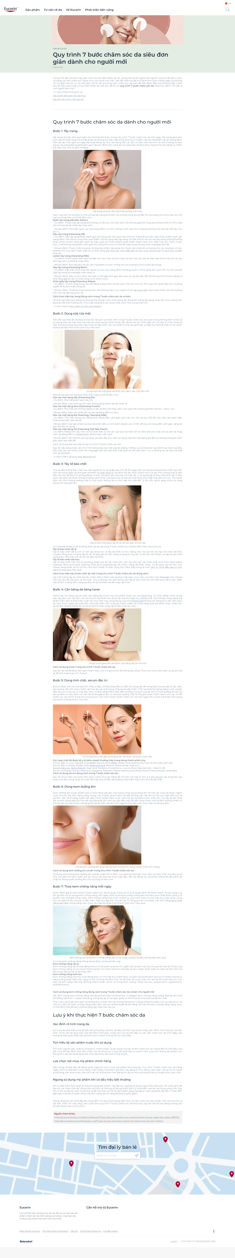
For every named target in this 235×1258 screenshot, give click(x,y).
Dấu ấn (74, 1231)
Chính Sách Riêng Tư (90, 1231)
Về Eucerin (73, 9)
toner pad (138, 601)
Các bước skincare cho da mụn (69, 95)
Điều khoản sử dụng (30, 1231)
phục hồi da (135, 1091)
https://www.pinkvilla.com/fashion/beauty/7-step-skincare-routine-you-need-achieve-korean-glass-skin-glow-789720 (116, 1117)
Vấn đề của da (60, 49)
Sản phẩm (32, 9)
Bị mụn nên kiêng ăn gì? (82, 456)
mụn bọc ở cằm (173, 250)
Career (173, 1241)
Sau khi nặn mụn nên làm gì (68, 99)
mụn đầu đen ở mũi (131, 250)
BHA (92, 763)
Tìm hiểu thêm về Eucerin (55, 1231)
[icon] (136, 1155)
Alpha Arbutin (78, 768)
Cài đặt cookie (110, 1231)
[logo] (11, 10)
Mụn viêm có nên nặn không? (85, 306)
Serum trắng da (61, 768)
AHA (113, 763)
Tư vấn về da (53, 9)
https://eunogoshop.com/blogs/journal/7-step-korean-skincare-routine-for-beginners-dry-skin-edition (108, 1121)
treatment (82, 434)
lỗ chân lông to (105, 472)
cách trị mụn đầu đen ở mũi (166, 567)
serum (159, 777)
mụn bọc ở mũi (152, 250)
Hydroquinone (97, 765)
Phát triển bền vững (99, 9)
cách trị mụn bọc (62, 570)
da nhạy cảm (141, 290)
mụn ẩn (114, 250)
